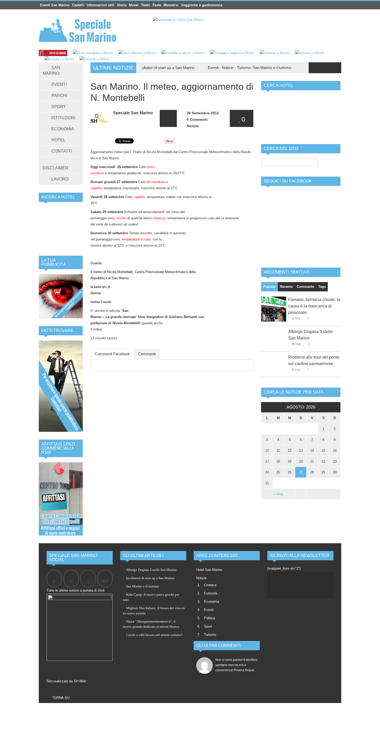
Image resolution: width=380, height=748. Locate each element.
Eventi (59, 84)
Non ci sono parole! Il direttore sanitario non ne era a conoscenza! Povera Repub (236, 665)
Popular (269, 287)
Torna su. (60, 698)
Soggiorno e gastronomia (201, 5)
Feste (157, 5)
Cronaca (210, 585)
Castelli (78, 5)
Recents (286, 287)
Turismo (226, 67)
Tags (322, 287)
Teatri (145, 5)
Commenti (147, 354)
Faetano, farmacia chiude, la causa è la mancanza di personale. (314, 306)
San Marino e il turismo (254, 67)
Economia (62, 129)
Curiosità (210, 593)
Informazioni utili (100, 5)
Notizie (210, 67)
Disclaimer (55, 168)
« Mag (278, 494)
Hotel (58, 140)
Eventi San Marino (55, 5)
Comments (305, 287)
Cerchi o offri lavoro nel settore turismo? (154, 635)
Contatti (61, 151)
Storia (121, 5)
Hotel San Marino (209, 570)
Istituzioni (63, 118)
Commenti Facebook (112, 354)
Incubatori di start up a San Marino (148, 67)
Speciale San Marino (133, 113)
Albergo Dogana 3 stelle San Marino (151, 570)
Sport (58, 106)
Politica (209, 618)
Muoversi (171, 5)
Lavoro (60, 179)
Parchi (59, 95)
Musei (134, 5)
